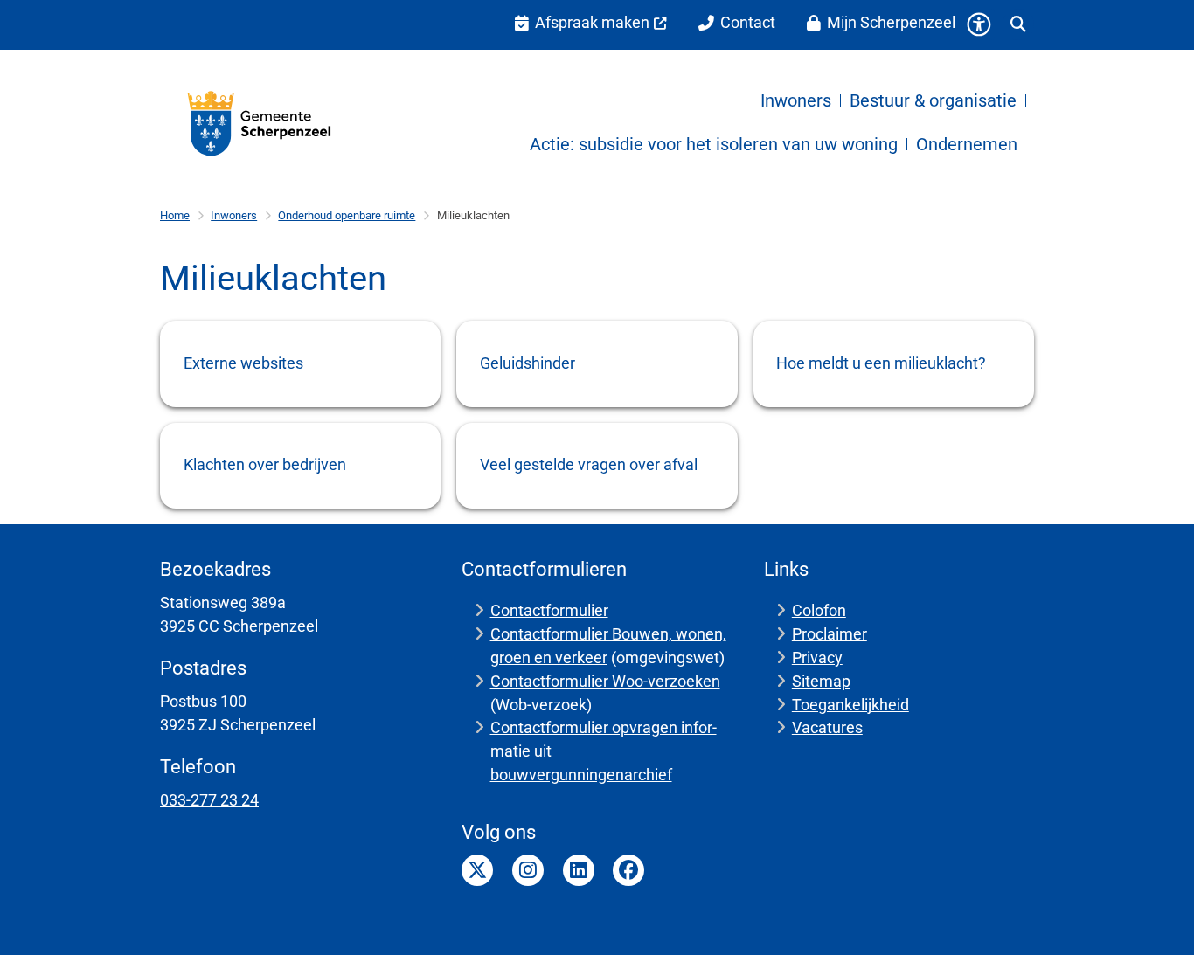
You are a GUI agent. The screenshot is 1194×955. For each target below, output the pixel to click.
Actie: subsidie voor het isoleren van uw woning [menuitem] (714, 144)
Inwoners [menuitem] (795, 100)
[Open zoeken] (1018, 24)
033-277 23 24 (209, 800)
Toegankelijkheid (850, 704)
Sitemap (821, 681)
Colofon (819, 610)
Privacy (817, 657)
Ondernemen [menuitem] (966, 144)
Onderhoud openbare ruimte (346, 215)
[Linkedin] (578, 870)
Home (175, 215)
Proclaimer (829, 634)
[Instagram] (528, 870)
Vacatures (827, 727)
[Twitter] (477, 870)
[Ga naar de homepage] (260, 123)
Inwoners (234, 215)
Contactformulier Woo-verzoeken (605, 681)
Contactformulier (549, 610)
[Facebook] (628, 870)
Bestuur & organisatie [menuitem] (933, 100)
